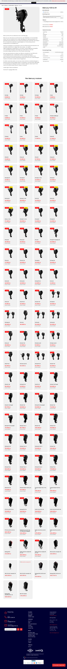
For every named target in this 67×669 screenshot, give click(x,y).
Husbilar (30, 612)
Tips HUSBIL (30, 626)
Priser (29, 622)
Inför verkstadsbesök (32, 623)
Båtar (29, 630)
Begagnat (30, 615)
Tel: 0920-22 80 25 (53, 615)
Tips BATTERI (30, 628)
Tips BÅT (30, 625)
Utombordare (11, 5)
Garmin (29, 646)
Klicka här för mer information (58, 1)
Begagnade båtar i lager (33, 633)
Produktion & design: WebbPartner (32, 655)
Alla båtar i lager (31, 635)
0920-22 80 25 (11, 617)
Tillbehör (30, 644)
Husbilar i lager (31, 616)
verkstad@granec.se (13, 625)
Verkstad (30, 619)
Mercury (16, 5)
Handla (30, 639)
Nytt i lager (30, 614)
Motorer (6, 5)
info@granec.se (11, 621)
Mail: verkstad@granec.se (54, 632)
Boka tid (29, 621)
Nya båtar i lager (31, 632)
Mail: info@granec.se (53, 624)
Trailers (29, 642)
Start (3, 5)
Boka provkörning (31, 636)
